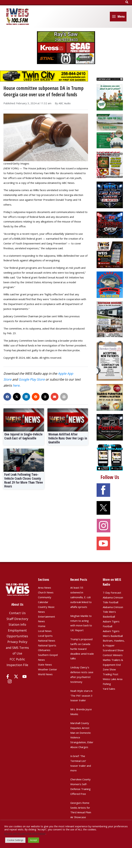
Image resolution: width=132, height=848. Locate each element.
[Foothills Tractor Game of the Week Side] (110, 427)
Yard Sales (109, 688)
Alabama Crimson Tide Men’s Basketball (113, 611)
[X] (16, 676)
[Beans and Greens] (110, 164)
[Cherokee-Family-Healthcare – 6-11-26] (110, 360)
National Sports (47, 645)
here (16, 385)
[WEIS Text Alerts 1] (110, 254)
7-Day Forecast (112, 592)
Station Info (17, 624)
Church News (45, 592)
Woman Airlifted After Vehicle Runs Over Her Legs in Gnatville (67, 438)
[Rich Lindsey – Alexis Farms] (110, 131)
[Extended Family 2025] (110, 97)
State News (45, 664)
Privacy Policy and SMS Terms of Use (17, 647)
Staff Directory (17, 619)
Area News (44, 587)
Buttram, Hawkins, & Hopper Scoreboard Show (114, 645)
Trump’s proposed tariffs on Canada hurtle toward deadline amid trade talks (82, 648)
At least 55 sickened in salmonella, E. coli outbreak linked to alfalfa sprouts (81, 597)
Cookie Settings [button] (15, 840)
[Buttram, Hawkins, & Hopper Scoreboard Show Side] (110, 224)
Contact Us (17, 613)
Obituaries (44, 650)
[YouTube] (24, 676)
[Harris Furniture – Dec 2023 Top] (110, 397)
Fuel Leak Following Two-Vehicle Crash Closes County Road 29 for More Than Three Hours (23, 480)
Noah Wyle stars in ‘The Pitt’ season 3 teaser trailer (81, 695)
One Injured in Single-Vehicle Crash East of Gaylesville (23, 436)
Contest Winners (113, 655)
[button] (127, 2)
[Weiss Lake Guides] (110, 284)
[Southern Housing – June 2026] (110, 319)
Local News (45, 631)
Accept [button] (33, 840)
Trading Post (110, 674)
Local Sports (45, 635)
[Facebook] (8, 676)
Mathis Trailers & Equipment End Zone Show (113, 664)
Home (41, 626)
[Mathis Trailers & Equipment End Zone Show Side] (110, 194)
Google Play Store (32, 379)
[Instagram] (10, 681)
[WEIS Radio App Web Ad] (110, 457)
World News (45, 674)
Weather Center (47, 669)
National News (46, 640)
